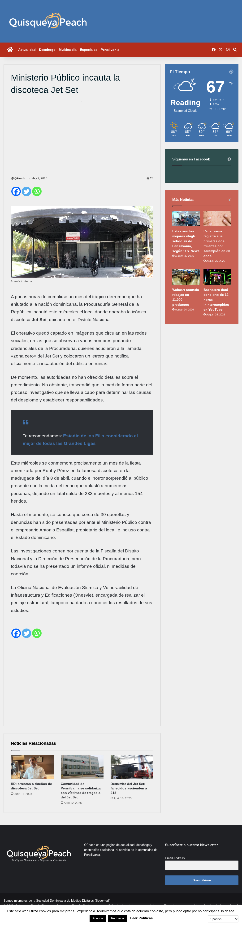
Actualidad (27, 50)
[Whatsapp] (37, 191)
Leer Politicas (141, 918)
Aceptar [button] (97, 918)
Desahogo (47, 50)
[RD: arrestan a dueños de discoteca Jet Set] (32, 767)
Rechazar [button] (117, 918)
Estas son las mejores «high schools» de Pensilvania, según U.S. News (185, 241)
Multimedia (68, 50)
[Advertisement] (82, 138)
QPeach (19, 178)
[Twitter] (26, 191)
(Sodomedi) (102, 900)
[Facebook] (16, 191)
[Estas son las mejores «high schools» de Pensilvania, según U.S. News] (186, 218)
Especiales (88, 50)
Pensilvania (110, 50)
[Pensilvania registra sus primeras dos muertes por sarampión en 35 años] (217, 218)
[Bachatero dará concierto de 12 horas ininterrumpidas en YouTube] (217, 277)
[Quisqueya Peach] (48, 21)
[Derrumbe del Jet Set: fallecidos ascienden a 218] (132, 767)
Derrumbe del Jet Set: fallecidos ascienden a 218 (129, 788)
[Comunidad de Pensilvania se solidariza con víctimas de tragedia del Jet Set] (82, 767)
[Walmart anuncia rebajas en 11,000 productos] (186, 277)
